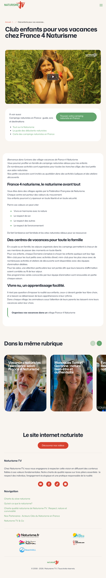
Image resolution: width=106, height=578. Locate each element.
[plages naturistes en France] (27, 549)
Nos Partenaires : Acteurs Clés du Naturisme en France (32, 515)
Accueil (8, 22)
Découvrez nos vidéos (53, 445)
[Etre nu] (78, 542)
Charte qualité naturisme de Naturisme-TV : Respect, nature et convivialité (35, 509)
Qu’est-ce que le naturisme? (18, 503)
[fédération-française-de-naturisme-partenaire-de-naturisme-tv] (27, 542)
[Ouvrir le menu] (100, 5)
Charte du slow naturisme (17, 498)
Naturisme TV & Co (14, 520)
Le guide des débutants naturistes (30, 130)
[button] (99, 343)
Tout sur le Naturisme (23, 127)
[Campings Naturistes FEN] (27, 535)
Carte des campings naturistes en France (33, 134)
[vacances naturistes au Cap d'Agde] (78, 535)
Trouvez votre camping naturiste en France (71, 117)
